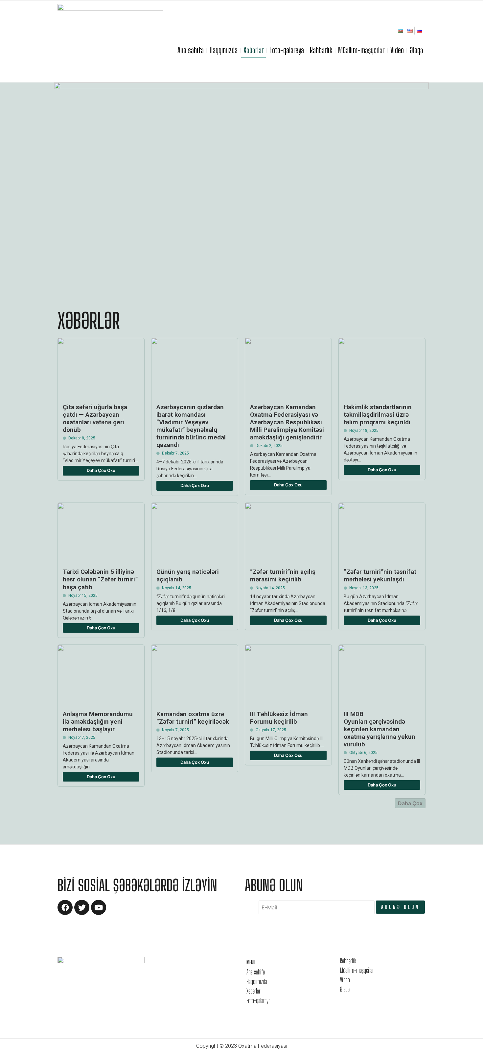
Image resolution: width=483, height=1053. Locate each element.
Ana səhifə (190, 50)
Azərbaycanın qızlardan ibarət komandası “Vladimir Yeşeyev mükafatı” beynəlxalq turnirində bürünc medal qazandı (191, 426)
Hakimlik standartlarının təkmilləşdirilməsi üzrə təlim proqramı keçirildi (378, 414)
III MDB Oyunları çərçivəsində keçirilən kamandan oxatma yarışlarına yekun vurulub (379, 729)
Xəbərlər (253, 50)
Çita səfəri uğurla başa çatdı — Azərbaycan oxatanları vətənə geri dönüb (95, 418)
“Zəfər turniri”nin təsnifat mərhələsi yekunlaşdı (380, 575)
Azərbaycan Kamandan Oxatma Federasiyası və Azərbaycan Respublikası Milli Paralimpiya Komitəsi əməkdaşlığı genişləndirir (287, 422)
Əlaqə (416, 50)
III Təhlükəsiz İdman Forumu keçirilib (279, 717)
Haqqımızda (224, 50)
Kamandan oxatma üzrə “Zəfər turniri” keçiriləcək (192, 717)
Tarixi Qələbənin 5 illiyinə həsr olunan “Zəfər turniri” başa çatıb (100, 579)
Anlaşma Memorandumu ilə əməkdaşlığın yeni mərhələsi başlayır (98, 721)
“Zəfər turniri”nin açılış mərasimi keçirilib (282, 575)
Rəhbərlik (321, 50)
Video (397, 50)
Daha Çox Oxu (101, 470)
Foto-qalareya (286, 50)
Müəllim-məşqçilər (361, 50)
